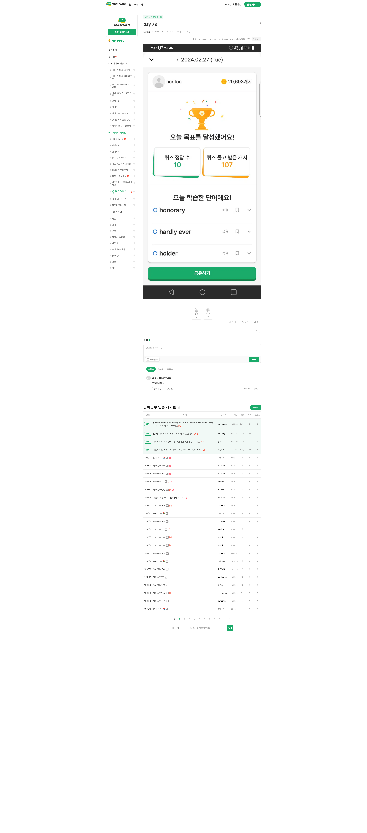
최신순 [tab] (160, 369)
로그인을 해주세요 (122, 32)
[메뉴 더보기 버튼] (260, 23)
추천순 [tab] (151, 369)
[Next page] (229, 619)
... (225, 619)
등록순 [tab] (170, 369)
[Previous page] (174, 619)
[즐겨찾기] (179, 407)
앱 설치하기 (253, 4)
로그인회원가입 (233, 4)
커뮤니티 (138, 4)
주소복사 (256, 39)
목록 (255, 330)
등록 (254, 359)
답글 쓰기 (171, 389)
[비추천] (161, 389)
